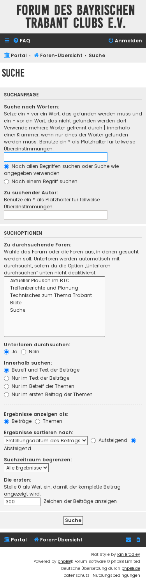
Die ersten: (18, 480)
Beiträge (21, 421)
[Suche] (54, 310)
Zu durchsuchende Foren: (38, 244)
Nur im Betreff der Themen (42, 386)
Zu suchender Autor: (31, 192)
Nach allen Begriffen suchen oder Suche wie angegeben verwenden (61, 169)
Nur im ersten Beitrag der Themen (51, 394)
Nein (33, 351)
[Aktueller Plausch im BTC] (54, 281)
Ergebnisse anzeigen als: (36, 414)
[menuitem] (21, 41)
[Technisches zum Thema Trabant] (54, 295)
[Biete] (54, 303)
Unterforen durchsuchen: (37, 344)
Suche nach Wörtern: (32, 106)
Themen (51, 421)
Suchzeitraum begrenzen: (38, 459)
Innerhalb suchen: (28, 363)
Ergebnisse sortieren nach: (39, 432)
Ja (14, 351)
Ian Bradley (128, 554)
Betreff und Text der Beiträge (44, 370)
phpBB (64, 561)
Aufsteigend (112, 440)
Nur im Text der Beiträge (39, 378)
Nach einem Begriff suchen (43, 181)
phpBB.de (130, 568)
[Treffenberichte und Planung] (54, 288)
